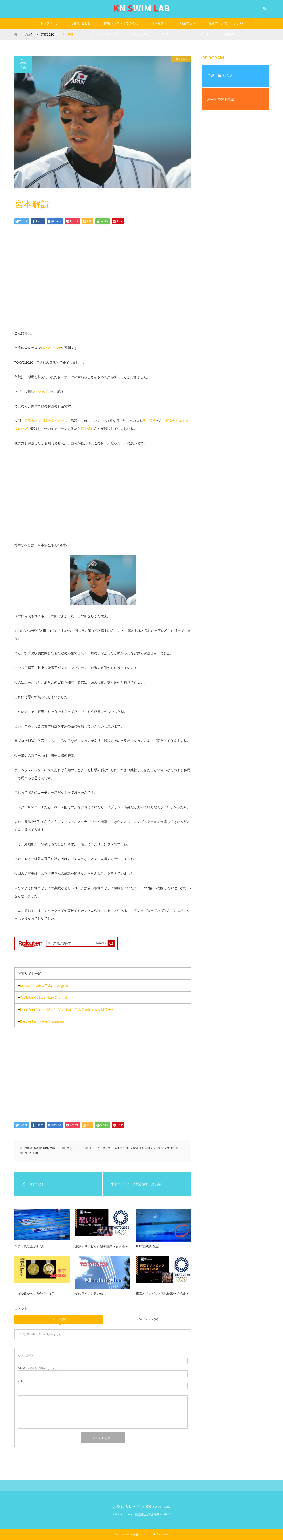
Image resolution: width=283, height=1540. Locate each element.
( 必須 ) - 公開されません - (37, 1368)
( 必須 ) (25, 1355)
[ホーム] (15, 30)
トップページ (49, 23)
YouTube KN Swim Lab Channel (43, 997)
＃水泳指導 (171, 1148)
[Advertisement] (102, 283)
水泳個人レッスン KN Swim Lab (141, 1506)
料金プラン (187, 23)
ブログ (166, 34)
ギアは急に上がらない (29, 1246)
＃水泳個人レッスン (151, 1148)
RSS (264, 8)
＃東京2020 (122, 1148)
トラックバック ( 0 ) (147, 1319)
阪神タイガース (55, 420)
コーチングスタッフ (103, 34)
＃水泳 (134, 1148)
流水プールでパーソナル (226, 23)
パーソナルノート (197, 34)
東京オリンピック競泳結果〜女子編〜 (101, 1246)
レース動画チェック (62, 34)
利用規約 (229, 34)
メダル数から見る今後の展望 (34, 1293)
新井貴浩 (149, 420)
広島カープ (32, 420)
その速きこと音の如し (90, 1293)
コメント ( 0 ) (59, 1319)
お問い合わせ (81, 23)
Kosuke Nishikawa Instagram (42, 1021)
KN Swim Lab (51, 347)
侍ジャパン (42, 391)
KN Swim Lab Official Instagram (44, 985)
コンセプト (159, 23)
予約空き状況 (139, 34)
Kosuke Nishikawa (45, 1148)
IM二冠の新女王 (147, 1246)
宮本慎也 (87, 428)
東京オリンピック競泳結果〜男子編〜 (162, 1293)
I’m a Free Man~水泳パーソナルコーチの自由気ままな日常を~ (66, 1009)
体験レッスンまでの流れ (121, 23)
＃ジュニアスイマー (101, 1148)
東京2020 (181, 59)
